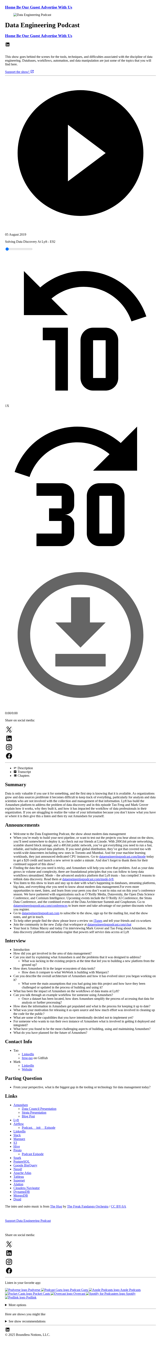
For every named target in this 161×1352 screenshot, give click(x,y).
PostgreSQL (21, 1161)
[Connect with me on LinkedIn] (7, 46)
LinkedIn (28, 1054)
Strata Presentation (34, 1112)
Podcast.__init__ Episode (38, 1127)
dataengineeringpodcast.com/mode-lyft (87, 879)
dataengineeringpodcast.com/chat (109, 924)
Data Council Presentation (39, 1108)
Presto (17, 1150)
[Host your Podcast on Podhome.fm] (80, 1348)
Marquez (19, 1139)
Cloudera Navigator (26, 1188)
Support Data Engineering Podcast (28, 1220)
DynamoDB (21, 1192)
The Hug (56, 1206)
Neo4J (17, 1169)
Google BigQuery (25, 1165)
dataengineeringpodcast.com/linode (122, 856)
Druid (17, 1199)
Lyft (16, 1120)
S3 (15, 1142)
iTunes (97, 920)
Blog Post (28, 1116)
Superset (19, 1180)
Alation (18, 1184)
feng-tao (27, 1058)
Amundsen (20, 1105)
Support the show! (17, 72)
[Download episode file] (80, 709)
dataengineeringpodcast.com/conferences (40, 905)
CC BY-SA (118, 1206)
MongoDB (20, 1195)
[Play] (80, 153)
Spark (17, 1158)
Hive (16, 1146)
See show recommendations (27, 1321)
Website (27, 1069)
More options (17, 1305)
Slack (17, 1135)
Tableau (18, 1176)
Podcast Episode (33, 1154)
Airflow (18, 1124)
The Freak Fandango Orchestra (87, 1206)
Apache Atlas (22, 1173)
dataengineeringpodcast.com (40, 913)
